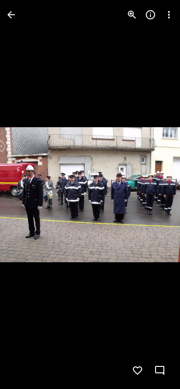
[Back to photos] (11, 15)
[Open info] (150, 15)
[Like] (137, 370)
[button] (26, 194)
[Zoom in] (132, 15)
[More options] (169, 15)
